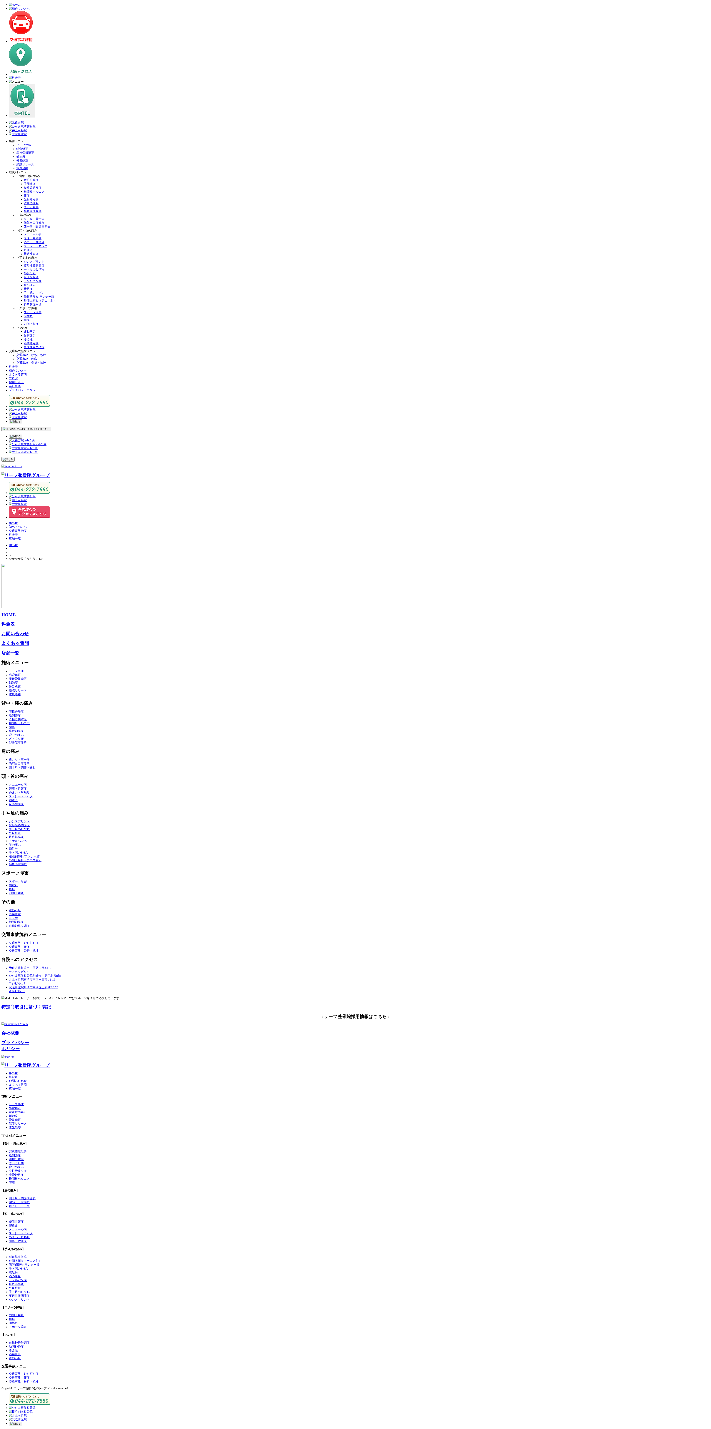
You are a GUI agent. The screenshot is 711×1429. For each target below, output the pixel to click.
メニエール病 (32, 234)
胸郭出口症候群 (34, 222)
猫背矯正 (22, 148)
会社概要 (15, 386)
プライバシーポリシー (24, 390)
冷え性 (28, 339)
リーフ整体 (23, 145)
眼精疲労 (30, 335)
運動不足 (30, 331)
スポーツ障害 (32, 312)
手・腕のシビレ (34, 292)
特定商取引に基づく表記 (26, 1006)
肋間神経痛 (31, 343)
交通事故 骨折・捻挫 (31, 362)
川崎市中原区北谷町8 (35, 975)
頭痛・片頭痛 (32, 238)
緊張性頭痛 (31, 253)
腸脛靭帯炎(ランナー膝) (39, 296)
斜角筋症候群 (32, 304)
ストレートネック (35, 246)
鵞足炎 (28, 288)
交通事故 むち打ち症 (31, 355)
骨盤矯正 (22, 160)
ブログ (13, 378)
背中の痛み (31, 203)
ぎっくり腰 (31, 207)
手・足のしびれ (34, 269)
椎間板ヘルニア (34, 191)
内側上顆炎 (31, 323)
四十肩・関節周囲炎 (37, 226)
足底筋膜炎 (31, 277)
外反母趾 (30, 273)
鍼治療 (20, 156)
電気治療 (22, 168)
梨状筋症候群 (32, 211)
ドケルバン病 (32, 281)
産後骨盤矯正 (25, 152)
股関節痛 (30, 183)
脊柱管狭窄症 (32, 187)
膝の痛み (30, 285)
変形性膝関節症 (34, 265)
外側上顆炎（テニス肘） (40, 300)
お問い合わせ (15, 633)
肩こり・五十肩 (34, 218)
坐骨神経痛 (31, 199)
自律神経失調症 (34, 347)
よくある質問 (18, 374)
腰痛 (27, 195)
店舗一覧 (10, 653)
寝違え (28, 250)
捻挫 (27, 320)
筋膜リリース (25, 164)
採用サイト (16, 382)
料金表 (13, 366)
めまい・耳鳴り (34, 242)
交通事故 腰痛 (26, 358)
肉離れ (28, 316)
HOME (13, 545)
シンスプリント (34, 261)
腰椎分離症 (31, 180)
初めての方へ (18, 370)
